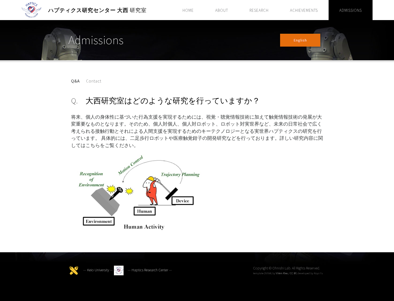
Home (188, 10)
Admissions (350, 10)
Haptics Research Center (150, 270)
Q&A (75, 81)
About (221, 10)
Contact (93, 81)
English (300, 40)
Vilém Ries (282, 273)
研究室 (97, 10)
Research (259, 10)
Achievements (304, 10)
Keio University (98, 270)
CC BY (293, 273)
